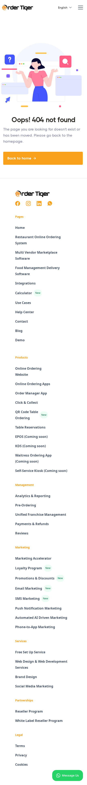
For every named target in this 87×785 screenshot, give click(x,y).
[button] (63, 7)
